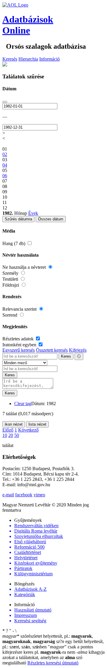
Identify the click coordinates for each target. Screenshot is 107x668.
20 (10, 435)
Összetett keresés (52, 350)
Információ (49, 58)
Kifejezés (77, 350)
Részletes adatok (18, 338)
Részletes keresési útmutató (52, 662)
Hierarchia (28, 58)
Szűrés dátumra (18, 219)
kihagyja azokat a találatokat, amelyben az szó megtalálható (53, 657)
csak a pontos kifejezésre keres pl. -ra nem (47, 649)
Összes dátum (50, 219)
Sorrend (10, 315)
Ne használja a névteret (24, 267)
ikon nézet (14, 424)
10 (4, 435)
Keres (66, 356)
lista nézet (37, 424)
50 (16, 435)
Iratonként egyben (19, 344)
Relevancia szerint (20, 309)
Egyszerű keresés (18, 350)
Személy (11, 273)
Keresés (9, 58)
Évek (33, 213)
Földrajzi (11, 285)
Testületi (10, 279)
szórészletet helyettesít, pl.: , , (47, 639)
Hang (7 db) (14, 243)
